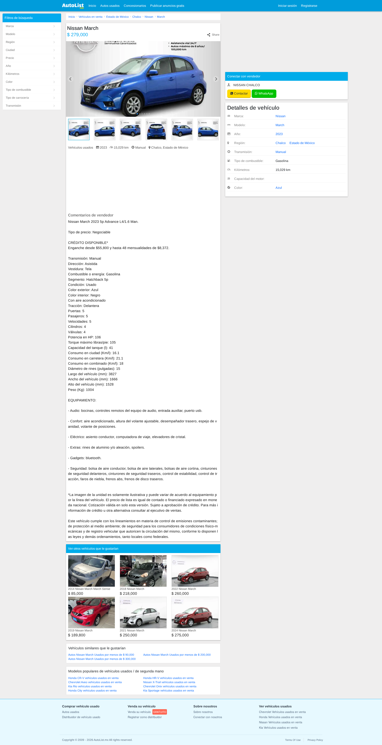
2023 (279, 134)
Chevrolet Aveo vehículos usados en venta (95, 682)
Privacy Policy (315, 740)
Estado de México (117, 16)
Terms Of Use (293, 740)
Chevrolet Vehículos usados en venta (282, 712)
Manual (281, 152)
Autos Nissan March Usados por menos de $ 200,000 (177, 654)
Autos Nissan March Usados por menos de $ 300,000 (102, 658)
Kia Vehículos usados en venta (278, 727)
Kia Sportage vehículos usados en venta (168, 690)
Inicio (92, 5)
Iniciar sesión (287, 5)
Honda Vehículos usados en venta (280, 717)
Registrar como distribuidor (145, 717)
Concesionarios (135, 5)
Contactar (240, 93)
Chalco (136, 16)
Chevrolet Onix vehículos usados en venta (169, 686)
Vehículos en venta (90, 16)
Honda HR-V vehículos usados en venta (168, 678)
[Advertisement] (143, 181)
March (161, 16)
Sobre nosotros (203, 712)
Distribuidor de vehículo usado (81, 717)
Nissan (149, 16)
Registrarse (309, 5)
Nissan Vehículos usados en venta (280, 722)
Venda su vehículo (147, 712)
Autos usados (110, 5)
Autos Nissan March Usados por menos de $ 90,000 (101, 654)
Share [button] (215, 34)
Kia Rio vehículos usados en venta (90, 686)
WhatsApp (265, 93)
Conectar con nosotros (207, 717)
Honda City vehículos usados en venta (92, 690)
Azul (279, 187)
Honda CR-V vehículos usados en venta (93, 678)
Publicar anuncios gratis (167, 5)
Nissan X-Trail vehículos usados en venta (169, 682)
